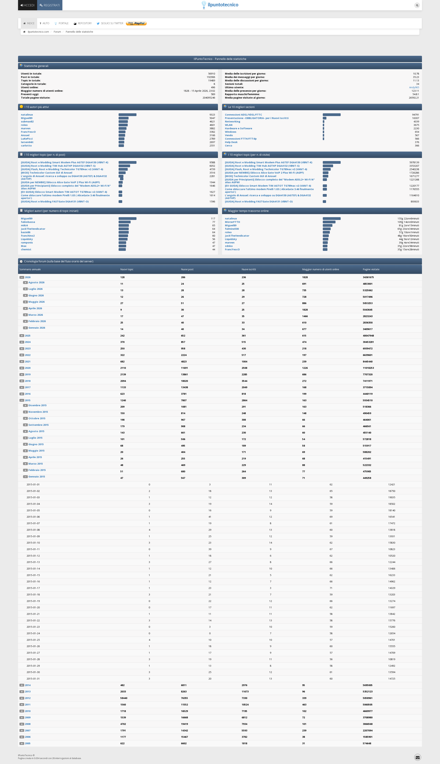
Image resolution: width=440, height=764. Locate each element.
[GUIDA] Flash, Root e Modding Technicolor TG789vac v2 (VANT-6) (62, 169)
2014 (27, 685)
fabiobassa (28, 222)
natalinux (27, 114)
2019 (27, 374)
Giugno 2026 (36, 295)
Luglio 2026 (35, 288)
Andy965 (414, 87)
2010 (27, 711)
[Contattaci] (417, 758)
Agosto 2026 (36, 282)
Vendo (229, 135)
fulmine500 (232, 228)
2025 (27, 335)
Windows (230, 131)
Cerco (228, 145)
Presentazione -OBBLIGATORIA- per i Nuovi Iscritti (257, 118)
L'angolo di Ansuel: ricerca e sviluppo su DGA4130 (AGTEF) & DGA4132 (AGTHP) (64, 177)
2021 (27, 361)
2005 (27, 743)
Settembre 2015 (39, 424)
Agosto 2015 (36, 431)
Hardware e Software (238, 128)
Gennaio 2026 (37, 327)
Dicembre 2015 (38, 405)
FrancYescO (28, 131)
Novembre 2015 (38, 411)
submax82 (27, 121)
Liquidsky (27, 239)
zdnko (229, 246)
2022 (27, 355)
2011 (27, 704)
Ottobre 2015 (37, 418)
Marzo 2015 (36, 463)
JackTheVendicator (33, 228)
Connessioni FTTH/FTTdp (241, 138)
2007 (27, 730)
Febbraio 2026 (37, 321)
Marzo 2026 (36, 314)
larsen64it (27, 142)
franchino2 (28, 235)
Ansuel (25, 135)
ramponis (27, 242)
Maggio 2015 (37, 450)
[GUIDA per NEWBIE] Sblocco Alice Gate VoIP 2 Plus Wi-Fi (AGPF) (60, 182)
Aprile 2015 (35, 457)
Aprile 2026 (35, 308)
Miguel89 (26, 118)
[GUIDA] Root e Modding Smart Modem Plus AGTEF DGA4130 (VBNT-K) (64, 162)
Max (23, 246)
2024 (27, 342)
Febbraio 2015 (37, 470)
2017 (27, 387)
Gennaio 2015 (37, 476)
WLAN (229, 125)
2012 (27, 698)
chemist (26, 249)
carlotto (26, 145)
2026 (27, 277)
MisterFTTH (232, 222)
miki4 (24, 225)
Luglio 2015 (35, 437)
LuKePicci (27, 138)
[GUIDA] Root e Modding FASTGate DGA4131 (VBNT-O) (55, 201)
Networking (232, 121)
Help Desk (231, 142)
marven (25, 128)
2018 (27, 381)
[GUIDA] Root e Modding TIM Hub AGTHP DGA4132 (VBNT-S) (58, 165)
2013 (27, 691)
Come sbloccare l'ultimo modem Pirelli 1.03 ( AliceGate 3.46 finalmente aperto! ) (65, 197)
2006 (27, 736)
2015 (27, 400)
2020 (27, 367)
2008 (27, 724)
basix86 (25, 232)
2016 (27, 393)
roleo (24, 125)
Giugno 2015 (36, 444)
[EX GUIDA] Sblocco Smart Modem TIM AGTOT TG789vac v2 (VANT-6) (64, 191)
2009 (27, 717)
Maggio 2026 (37, 301)
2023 (27, 348)
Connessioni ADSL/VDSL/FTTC (243, 114)
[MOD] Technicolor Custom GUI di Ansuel (46, 172)
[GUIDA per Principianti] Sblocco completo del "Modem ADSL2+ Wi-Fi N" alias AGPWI (66, 187)
